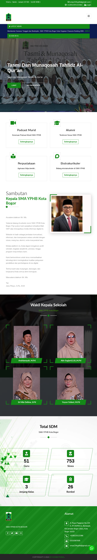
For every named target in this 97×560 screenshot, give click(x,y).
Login (88, 5)
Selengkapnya (33, 85)
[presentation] (7, 75)
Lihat (14, 85)
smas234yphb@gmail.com (80, 2)
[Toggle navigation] (88, 16)
